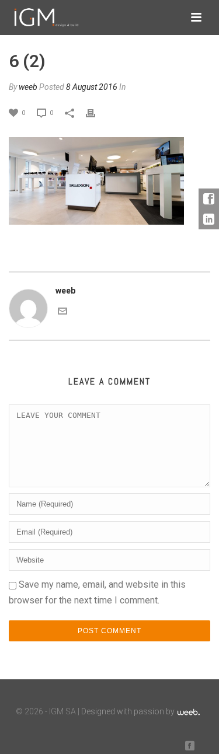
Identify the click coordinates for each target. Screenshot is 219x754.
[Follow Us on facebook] (189, 746)
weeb (28, 87)
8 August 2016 (91, 87)
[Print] (96, 112)
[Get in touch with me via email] (62, 310)
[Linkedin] (209, 219)
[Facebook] (209, 198)
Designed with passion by (128, 711)
